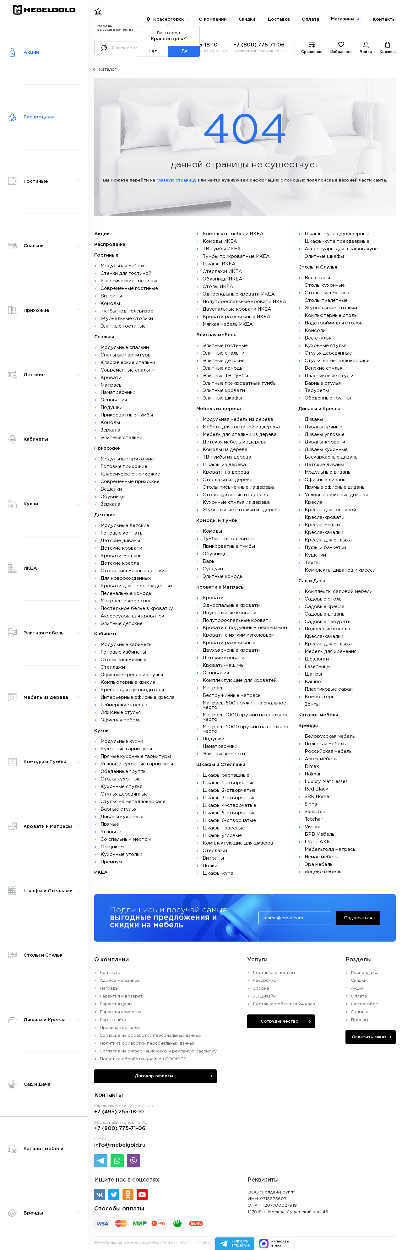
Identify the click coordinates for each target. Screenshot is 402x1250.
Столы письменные (123, 660)
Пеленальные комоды (126, 593)
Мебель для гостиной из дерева (241, 427)
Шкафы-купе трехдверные (337, 241)
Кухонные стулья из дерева (236, 502)
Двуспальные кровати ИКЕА (237, 309)
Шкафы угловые (222, 836)
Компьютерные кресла (127, 682)
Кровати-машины (121, 556)
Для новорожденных (125, 578)
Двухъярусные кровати (231, 650)
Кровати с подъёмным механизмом (245, 628)
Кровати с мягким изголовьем (238, 635)
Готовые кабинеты (123, 652)
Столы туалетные (326, 300)
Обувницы (112, 497)
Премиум (111, 862)
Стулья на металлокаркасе (133, 802)
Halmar (313, 774)
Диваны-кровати (325, 442)
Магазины (345, 19)
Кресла (314, 502)
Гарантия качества (120, 1012)
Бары (209, 561)
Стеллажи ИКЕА (222, 271)
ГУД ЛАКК (317, 842)
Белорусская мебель (330, 736)
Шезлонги (317, 659)
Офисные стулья (120, 712)
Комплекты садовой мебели (338, 592)
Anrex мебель (321, 759)
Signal (311, 804)
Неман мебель (321, 857)
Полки (210, 866)
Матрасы (111, 385)
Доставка (278, 19)
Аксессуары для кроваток (132, 616)
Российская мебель (328, 751)
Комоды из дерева (225, 450)
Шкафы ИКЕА (219, 264)
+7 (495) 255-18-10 (119, 1112)
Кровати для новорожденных (136, 586)
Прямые (109, 824)
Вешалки (111, 489)
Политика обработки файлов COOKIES (143, 1059)
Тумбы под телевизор (127, 311)
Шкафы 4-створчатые (229, 805)
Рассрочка (264, 980)
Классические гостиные (129, 281)
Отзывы (359, 1012)
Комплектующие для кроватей (240, 680)
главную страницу (176, 180)
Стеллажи (112, 667)
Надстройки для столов (334, 323)
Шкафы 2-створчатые (229, 790)
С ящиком (112, 847)
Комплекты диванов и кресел (340, 570)
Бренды (359, 1020)
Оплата (310, 19)
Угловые (110, 832)
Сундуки (213, 569)
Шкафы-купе (218, 873)
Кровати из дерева (226, 472)
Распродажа (364, 973)
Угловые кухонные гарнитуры (136, 764)
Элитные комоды (223, 368)
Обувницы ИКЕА (222, 279)
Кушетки (315, 555)
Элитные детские (121, 624)
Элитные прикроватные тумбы (240, 383)
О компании (213, 19)
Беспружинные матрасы (232, 695)
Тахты (312, 563)
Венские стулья (323, 368)
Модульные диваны (328, 472)
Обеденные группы (123, 771)
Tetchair (314, 819)
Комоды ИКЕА (220, 241)
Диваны (314, 419)
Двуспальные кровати (229, 613)
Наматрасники (117, 392)
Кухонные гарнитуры (126, 749)
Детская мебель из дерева (235, 442)
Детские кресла (119, 563)
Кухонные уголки (121, 854)
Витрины (111, 296)
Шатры (313, 674)
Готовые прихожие (123, 467)
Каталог (108, 69)
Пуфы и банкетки (325, 548)
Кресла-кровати (325, 517)
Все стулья (318, 338)
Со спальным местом (125, 839)
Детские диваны (120, 541)
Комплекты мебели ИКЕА (233, 234)
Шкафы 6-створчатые (229, 820)
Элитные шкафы (222, 398)
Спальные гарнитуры (125, 355)
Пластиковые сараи (329, 689)
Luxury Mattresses (326, 782)
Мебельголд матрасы (330, 849)
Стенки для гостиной (125, 273)
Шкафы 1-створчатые (229, 783)
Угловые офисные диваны (336, 495)
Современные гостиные (129, 288)
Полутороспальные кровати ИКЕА (244, 302)
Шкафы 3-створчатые (229, 798)
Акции (357, 988)
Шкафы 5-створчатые (229, 813)
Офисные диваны (325, 480)
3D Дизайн (264, 996)
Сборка (261, 988)
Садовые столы (324, 599)
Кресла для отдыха (328, 540)
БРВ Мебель (319, 834)
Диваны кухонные (122, 817)
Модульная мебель (123, 266)
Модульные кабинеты (126, 645)
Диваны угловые (325, 434)
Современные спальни (127, 370)
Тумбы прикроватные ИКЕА (236, 256)
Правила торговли (120, 1028)
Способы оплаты (119, 1208)
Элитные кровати (224, 391)
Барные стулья (118, 809)
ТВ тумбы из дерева (227, 457)
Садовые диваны (325, 614)
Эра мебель (319, 864)
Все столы (317, 278)
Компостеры (320, 697)
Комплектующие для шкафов (238, 843)
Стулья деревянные (124, 794)
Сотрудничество (279, 1021)
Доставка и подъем (274, 973)
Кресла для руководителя (132, 690)
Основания (113, 400)
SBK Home (317, 797)
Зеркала (110, 430)
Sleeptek (315, 812)
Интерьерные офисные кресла (137, 697)
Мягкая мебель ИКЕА (228, 324)
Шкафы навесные (224, 828)
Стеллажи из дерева (228, 480)
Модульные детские (124, 526)
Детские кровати (121, 548)
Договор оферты (154, 1076)
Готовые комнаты (122, 533)
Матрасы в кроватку (125, 601)
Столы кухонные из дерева (235, 495)
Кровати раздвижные (229, 643)
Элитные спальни (121, 438)
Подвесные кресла (327, 629)
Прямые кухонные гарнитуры (135, 756)
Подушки (111, 407)
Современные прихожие (130, 482)
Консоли (315, 331)
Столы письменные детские (133, 571)
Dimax (312, 766)
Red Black (316, 789)
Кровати (111, 378)
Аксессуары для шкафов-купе (341, 249)
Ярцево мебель (323, 872)
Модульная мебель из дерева (238, 419)
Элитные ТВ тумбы (225, 376)
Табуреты (317, 391)
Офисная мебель (120, 720)
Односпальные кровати (231, 605)
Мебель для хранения (330, 651)
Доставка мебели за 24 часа (284, 1004)
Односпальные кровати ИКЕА (239, 294)
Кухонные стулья (121, 787)
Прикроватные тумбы (126, 415)
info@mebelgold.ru (119, 1145)
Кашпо (313, 682)
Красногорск (168, 19)
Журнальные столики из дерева (241, 510)
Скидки (247, 19)
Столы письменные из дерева (238, 487)
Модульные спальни (124, 347)
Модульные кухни (121, 741)
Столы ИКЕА (218, 287)
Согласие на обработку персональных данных (150, 1035)
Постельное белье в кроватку (136, 608)
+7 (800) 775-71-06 (259, 45)
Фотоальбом (364, 1004)
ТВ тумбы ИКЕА (222, 249)
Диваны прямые (323, 427)
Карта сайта (113, 1020)
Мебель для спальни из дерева (240, 434)
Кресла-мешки (322, 525)
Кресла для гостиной (330, 510)
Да (184, 51)
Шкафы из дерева (224, 465)
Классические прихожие (130, 474)
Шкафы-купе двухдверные (337, 234)
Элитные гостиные (123, 326)
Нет (153, 51)
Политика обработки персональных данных (147, 1043)
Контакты (384, 19)
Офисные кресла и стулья (131, 675)
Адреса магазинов (120, 980)
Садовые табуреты (328, 622)
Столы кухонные (120, 779)
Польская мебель (325, 744)
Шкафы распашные (226, 775)
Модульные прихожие (127, 459)
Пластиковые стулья (330, 376)
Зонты (312, 704)
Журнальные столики (126, 319)
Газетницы (318, 667)
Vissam (312, 827)
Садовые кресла (325, 607)
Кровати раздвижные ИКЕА (236, 317)
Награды (109, 988)
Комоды (110, 304)
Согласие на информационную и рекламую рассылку (158, 1051)
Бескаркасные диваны (332, 457)
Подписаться (358, 918)
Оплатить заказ (369, 1037)
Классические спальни (127, 363)
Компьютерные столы (331, 315)
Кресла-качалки (324, 532)
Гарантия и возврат (121, 996)
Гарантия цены (116, 1004)
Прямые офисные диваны (335, 487)
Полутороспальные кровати (237, 620)
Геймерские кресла (123, 705)
